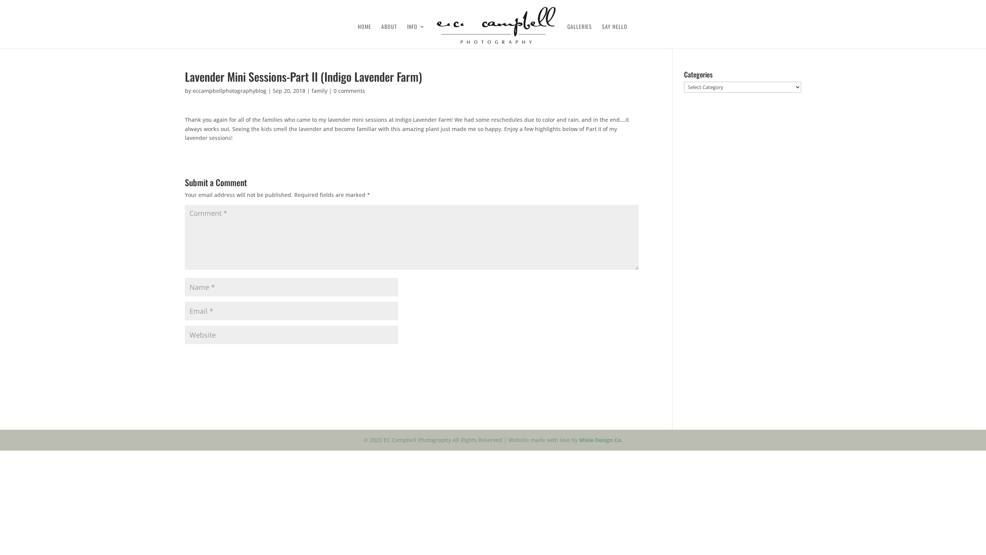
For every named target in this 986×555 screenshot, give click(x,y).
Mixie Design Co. (601, 440)
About (389, 27)
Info (412, 27)
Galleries (579, 27)
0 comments (349, 90)
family (319, 90)
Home (364, 27)
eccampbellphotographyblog (230, 90)
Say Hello (614, 27)
